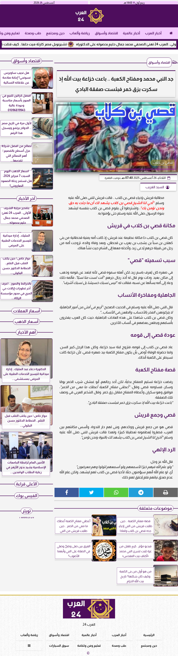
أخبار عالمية (131, 33)
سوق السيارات (59, 645)
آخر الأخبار (26, 198)
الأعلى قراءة (26, 484)
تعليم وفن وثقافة (89, 645)
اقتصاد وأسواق (106, 33)
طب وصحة (33, 33)
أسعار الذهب (26, 321)
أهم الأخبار (26, 332)
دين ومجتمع (55, 33)
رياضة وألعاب (79, 33)
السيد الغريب (154, 187)
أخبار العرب (153, 33)
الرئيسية (149, 635)
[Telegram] (141, 492)
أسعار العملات (26, 311)
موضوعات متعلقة (155, 508)
